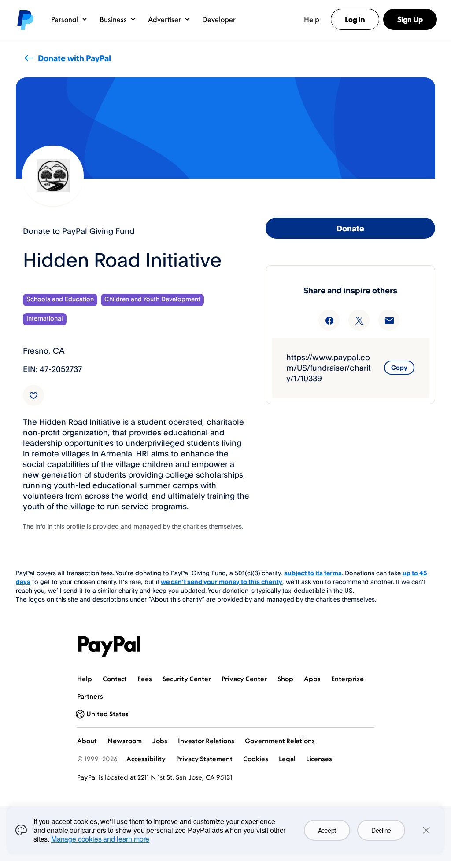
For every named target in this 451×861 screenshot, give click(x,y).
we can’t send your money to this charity (221, 581)
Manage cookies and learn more (100, 839)
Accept (327, 830)
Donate (350, 228)
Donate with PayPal (74, 58)
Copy (399, 367)
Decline (381, 830)
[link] (33, 395)
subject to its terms (313, 572)
